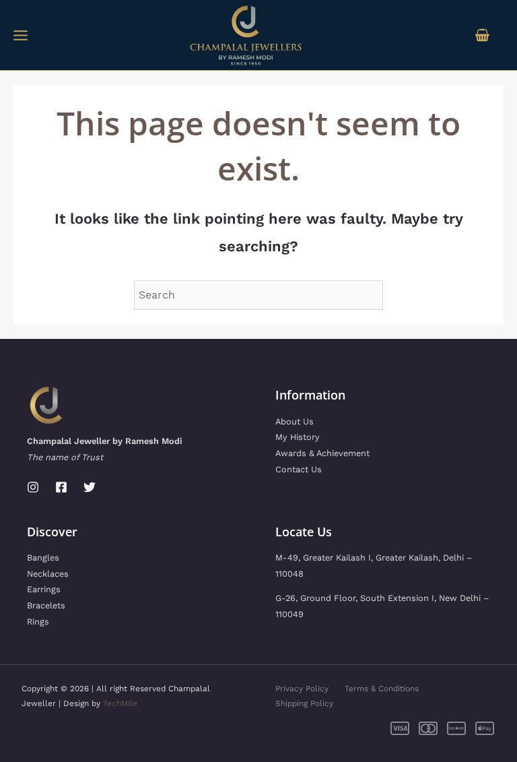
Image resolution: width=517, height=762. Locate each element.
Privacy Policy (302, 688)
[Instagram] (33, 487)
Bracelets (46, 605)
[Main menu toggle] (20, 35)
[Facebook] (61, 487)
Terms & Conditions (382, 688)
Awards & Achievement (322, 453)
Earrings (44, 589)
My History (297, 437)
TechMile (120, 703)
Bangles (43, 557)
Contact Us (298, 469)
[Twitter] (89, 487)
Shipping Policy (304, 703)
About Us (294, 421)
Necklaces (48, 574)
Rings (38, 621)
